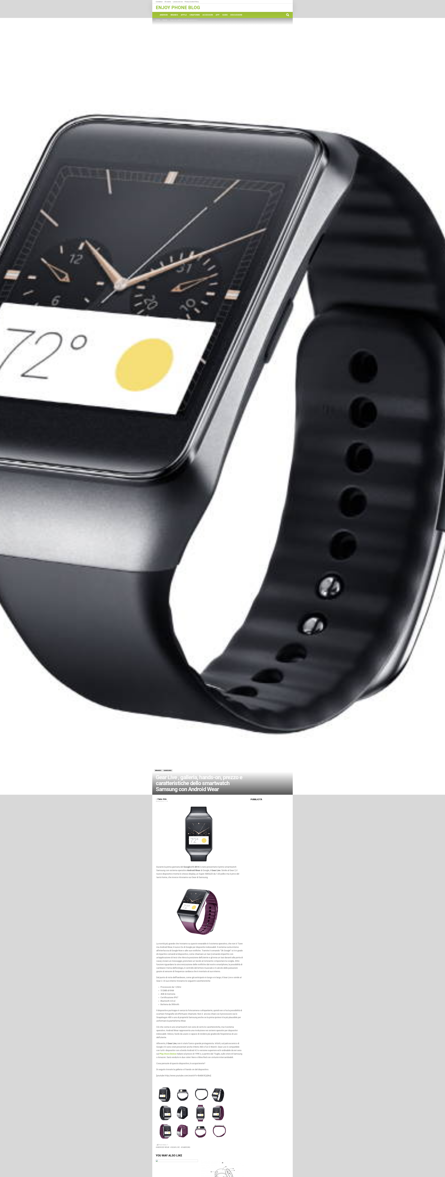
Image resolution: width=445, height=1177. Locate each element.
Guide (225, 15)
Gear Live (176, 1147)
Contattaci (159, 2)
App (217, 15)
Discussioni (236, 15)
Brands (174, 15)
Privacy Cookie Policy (192, 2)
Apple (184, 15)
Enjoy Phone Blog (178, 7)
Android (164, 15)
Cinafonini (194, 15)
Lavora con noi (178, 2)
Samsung (186, 1147)
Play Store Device (168, 1054)
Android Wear (163, 1147)
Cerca (287, 15)
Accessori (207, 15)
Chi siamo (167, 2)
